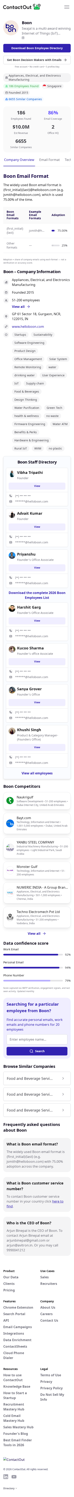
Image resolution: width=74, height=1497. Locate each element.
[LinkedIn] (23, 38)
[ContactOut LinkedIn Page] (5, 1476)
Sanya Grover (29, 689)
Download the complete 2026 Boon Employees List (37, 595)
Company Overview (19, 159)
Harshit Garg (29, 607)
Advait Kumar (29, 513)
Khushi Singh (29, 730)
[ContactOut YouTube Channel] (14, 1476)
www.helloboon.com (28, 326)
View (37, 486)
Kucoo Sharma (30, 648)
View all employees (37, 773)
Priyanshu (26, 554)
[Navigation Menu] (67, 7)
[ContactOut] (23, 6)
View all (34, 933)
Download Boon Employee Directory (37, 48)
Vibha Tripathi (30, 472)
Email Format (49, 159)
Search (40, 1051)
